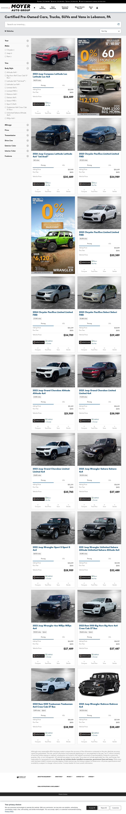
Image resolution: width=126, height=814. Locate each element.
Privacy (69, 776)
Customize (115, 808)
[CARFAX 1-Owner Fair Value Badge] (49, 342)
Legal (48, 786)
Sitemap (90, 776)
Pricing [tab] (43, 85)
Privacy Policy (9, 811)
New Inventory (42, 7)
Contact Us (80, 776)
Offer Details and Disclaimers (87, 115)
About (44, 776)
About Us (91, 7)
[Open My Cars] (96, 8)
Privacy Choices (63, 794)
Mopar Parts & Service (79, 7)
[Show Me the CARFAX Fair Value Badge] (95, 577)
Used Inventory (53, 7)
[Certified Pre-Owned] (39, 104)
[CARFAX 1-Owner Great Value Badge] (49, 734)
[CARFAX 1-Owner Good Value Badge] (49, 420)
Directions (58, 776)
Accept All (92, 808)
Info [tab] (63, 85)
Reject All (104, 808)
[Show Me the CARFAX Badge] (49, 499)
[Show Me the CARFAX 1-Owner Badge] (49, 104)
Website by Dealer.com (21, 777)
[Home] (5, 8)
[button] (53, 80)
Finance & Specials (65, 7)
